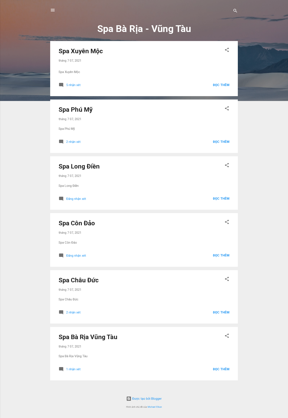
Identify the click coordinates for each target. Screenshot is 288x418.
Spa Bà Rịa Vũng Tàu (88, 337)
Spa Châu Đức (79, 280)
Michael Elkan (155, 407)
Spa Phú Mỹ (76, 109)
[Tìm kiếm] (235, 11)
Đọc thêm (221, 85)
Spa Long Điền (79, 166)
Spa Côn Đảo (77, 223)
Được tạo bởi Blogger (146, 399)
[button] (226, 50)
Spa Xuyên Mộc (81, 51)
